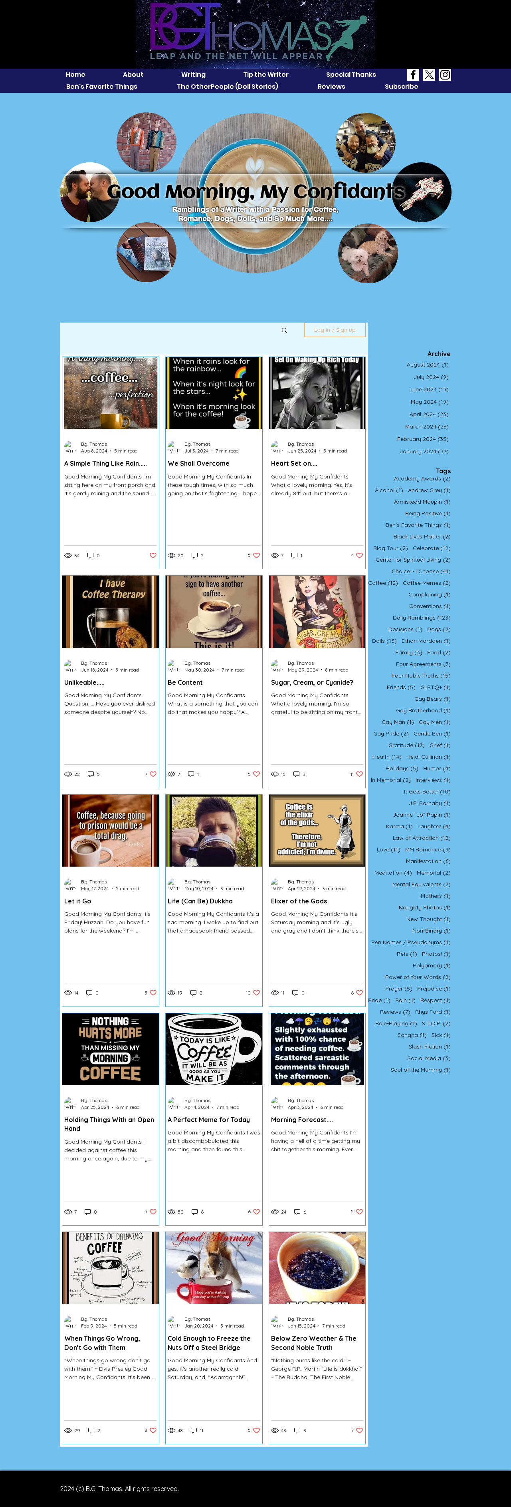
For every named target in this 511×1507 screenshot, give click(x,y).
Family (408, 652)
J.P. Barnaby (430, 803)
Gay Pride (391, 733)
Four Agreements (423, 664)
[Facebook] (413, 75)
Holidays (402, 768)
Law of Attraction (422, 838)
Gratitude (406, 745)
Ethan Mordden (426, 641)
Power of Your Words (418, 977)
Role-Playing (396, 1023)
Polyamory (432, 965)
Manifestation (428, 861)
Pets (407, 954)
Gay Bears (432, 699)
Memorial (434, 872)
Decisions (405, 629)
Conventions (430, 606)
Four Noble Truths (421, 675)
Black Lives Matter (422, 536)
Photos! (436, 954)
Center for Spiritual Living (413, 559)
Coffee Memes (427, 583)
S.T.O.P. (436, 1023)
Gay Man (398, 722)
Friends (401, 687)
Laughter (434, 826)
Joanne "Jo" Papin (422, 814)
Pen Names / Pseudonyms (411, 942)
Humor (437, 768)
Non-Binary (431, 930)
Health (387, 757)
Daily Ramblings (422, 617)
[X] (429, 75)
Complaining (429, 594)
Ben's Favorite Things (418, 525)
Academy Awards (422, 478)
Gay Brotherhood (423, 710)
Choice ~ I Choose (421, 571)
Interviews (433, 780)
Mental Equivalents (421, 884)
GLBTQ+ (435, 687)
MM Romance (428, 849)
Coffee (383, 583)
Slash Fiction (430, 1046)
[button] (284, 331)
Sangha (412, 1035)
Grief (440, 745)
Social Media (429, 1058)
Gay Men (435, 722)
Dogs (439, 629)
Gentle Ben (432, 733)
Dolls (384, 641)
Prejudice (434, 988)
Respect (435, 1000)
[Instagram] (445, 75)
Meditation (393, 872)
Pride (379, 1000)
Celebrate (432, 548)
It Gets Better (427, 791)
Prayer (398, 988)
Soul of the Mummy (421, 1069)
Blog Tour (390, 548)
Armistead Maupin (422, 501)
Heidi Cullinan (428, 757)
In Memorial (391, 780)
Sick (441, 1035)
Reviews (395, 1012)
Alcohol (389, 490)
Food (439, 652)
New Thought (428, 919)
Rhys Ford (433, 1012)
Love (388, 849)
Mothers (436, 896)
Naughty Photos (425, 907)
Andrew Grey (429, 490)
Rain (405, 1000)
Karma (399, 826)
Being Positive (428, 513)
